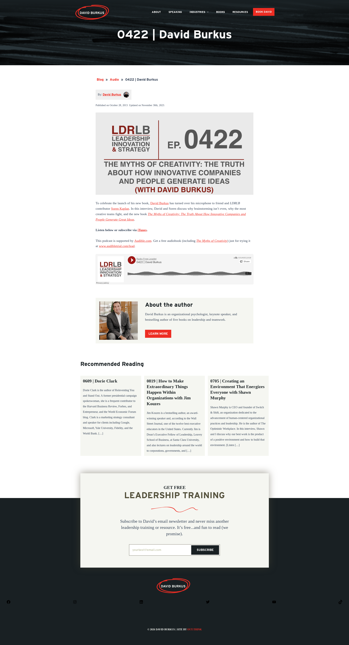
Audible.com (142, 241)
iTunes (142, 230)
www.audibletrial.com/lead (117, 246)
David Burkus (93, 6)
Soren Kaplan (120, 208)
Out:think (194, 629)
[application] (206, 12)
